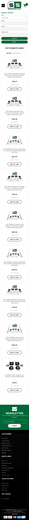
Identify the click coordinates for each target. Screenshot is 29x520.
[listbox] (19, 53)
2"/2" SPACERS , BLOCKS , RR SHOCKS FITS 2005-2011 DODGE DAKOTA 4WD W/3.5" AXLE (14, 263)
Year (2, 15)
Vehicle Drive (4, 32)
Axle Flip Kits (5, 448)
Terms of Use (5, 475)
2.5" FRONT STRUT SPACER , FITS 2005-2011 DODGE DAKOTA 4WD (14, 375)
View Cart (4, 490)
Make (3, 20)
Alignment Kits (6, 443)
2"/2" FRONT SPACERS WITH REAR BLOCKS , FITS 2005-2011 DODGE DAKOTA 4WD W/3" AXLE (14, 188)
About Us (4, 461)
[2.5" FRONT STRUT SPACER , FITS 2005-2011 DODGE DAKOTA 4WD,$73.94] (14, 366)
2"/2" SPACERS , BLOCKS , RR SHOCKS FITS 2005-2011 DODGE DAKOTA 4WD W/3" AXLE (14, 150)
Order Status (5, 485)
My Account (5, 483)
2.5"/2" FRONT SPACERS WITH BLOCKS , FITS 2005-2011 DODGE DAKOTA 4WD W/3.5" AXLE (14, 113)
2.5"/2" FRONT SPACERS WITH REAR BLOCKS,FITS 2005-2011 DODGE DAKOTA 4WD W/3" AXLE (14, 75)
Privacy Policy (5, 470)
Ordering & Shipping (7, 468)
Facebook (6, 498)
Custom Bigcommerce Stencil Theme (14, 512)
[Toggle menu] (3, 5)
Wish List (4, 488)
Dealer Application (7, 463)
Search (14, 38)
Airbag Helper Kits (7, 445)
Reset (14, 42)
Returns (4, 472)
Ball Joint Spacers (6, 450)
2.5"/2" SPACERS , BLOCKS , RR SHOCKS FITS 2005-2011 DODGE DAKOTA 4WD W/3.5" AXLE (14, 226)
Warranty (4, 465)
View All (4, 452)
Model (3, 26)
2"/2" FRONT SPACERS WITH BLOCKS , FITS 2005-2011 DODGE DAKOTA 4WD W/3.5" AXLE (14, 301)
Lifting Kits (5, 438)
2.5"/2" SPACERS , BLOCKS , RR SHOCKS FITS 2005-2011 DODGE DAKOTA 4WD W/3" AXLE (14, 339)
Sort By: (8, 53)
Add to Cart (14, 89)
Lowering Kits (5, 441)
